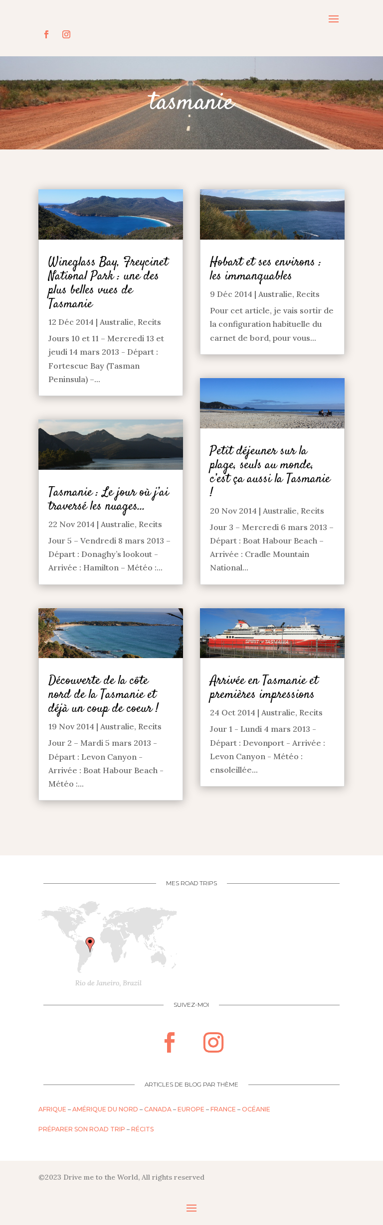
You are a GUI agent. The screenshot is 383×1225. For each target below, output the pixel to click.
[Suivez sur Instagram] (66, 34)
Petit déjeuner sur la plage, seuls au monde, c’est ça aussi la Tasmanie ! (270, 472)
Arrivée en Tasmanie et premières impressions (264, 687)
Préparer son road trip (81, 1129)
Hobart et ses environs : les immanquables (266, 269)
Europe (191, 1109)
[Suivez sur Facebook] (46, 34)
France (223, 1109)
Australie (117, 322)
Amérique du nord (105, 1109)
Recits (149, 322)
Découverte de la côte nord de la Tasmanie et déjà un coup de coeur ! (103, 694)
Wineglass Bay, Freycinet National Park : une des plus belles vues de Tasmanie (108, 283)
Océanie (256, 1109)
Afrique (52, 1109)
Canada (158, 1109)
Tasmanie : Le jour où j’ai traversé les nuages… (108, 499)
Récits (142, 1129)
